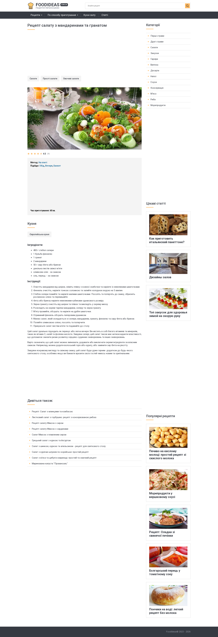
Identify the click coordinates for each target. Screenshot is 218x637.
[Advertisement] (84, 55)
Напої (153, 76)
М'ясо (153, 93)
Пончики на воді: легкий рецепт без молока (166, 611)
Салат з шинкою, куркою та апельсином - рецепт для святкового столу (69, 446)
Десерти (155, 70)
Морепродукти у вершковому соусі (162, 495)
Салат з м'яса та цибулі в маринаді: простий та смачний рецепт (64, 457)
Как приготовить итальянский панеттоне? (166, 240)
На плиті (43, 162)
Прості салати (50, 78)
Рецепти (35, 15)
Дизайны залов (160, 277)
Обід (41, 166)
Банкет (57, 166)
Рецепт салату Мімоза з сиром (47, 423)
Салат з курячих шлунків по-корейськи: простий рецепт (60, 452)
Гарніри (154, 59)
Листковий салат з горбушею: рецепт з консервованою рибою (64, 417)
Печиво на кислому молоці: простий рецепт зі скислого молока (167, 454)
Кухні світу (89, 15)
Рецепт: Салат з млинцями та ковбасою (52, 411)
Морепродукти (158, 105)
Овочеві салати (71, 78)
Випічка (154, 64)
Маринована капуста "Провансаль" (50, 463)
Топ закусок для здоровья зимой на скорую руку (168, 314)
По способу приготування (62, 15)
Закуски (155, 53)
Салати (33, 78)
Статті (105, 15)
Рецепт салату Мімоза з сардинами (50, 429)
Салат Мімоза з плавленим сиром (49, 434)
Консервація (157, 88)
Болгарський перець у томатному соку (164, 572)
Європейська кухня (39, 234)
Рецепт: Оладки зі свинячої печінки (162, 533)
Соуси (154, 82)
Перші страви (157, 36)
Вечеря (48, 166)
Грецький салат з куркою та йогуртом (51, 440)
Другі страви (157, 41)
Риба (153, 99)
